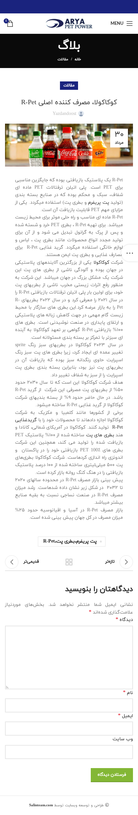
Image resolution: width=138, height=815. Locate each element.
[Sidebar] (129, 253)
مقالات (62, 59)
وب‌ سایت (123, 739)
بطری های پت (100, 435)
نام (128, 692)
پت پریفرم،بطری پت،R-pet (70, 541)
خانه (78, 59)
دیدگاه (124, 619)
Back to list (69, 562)
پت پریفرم (98, 202)
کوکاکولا (100, 262)
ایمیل (125, 715)
